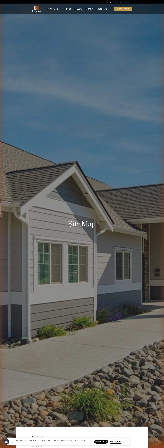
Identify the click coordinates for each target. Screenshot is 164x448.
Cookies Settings (115, 441)
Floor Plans (52, 9)
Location (90, 9)
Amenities (66, 9)
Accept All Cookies (101, 441)
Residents (102, 9)
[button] (123, 9)
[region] (68, 441)
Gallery (78, 9)
